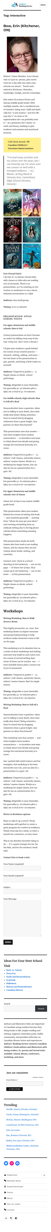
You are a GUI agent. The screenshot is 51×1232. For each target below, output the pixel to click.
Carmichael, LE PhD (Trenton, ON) (22, 1125)
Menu (43, 5)
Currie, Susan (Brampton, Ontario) (22, 1114)
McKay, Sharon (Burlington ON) (21, 1119)
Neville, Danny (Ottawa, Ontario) (21, 1109)
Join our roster (13, 1130)
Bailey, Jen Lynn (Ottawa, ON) (20, 1140)
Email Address (12, 1080)
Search (7, 1004)
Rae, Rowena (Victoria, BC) (18, 1135)
